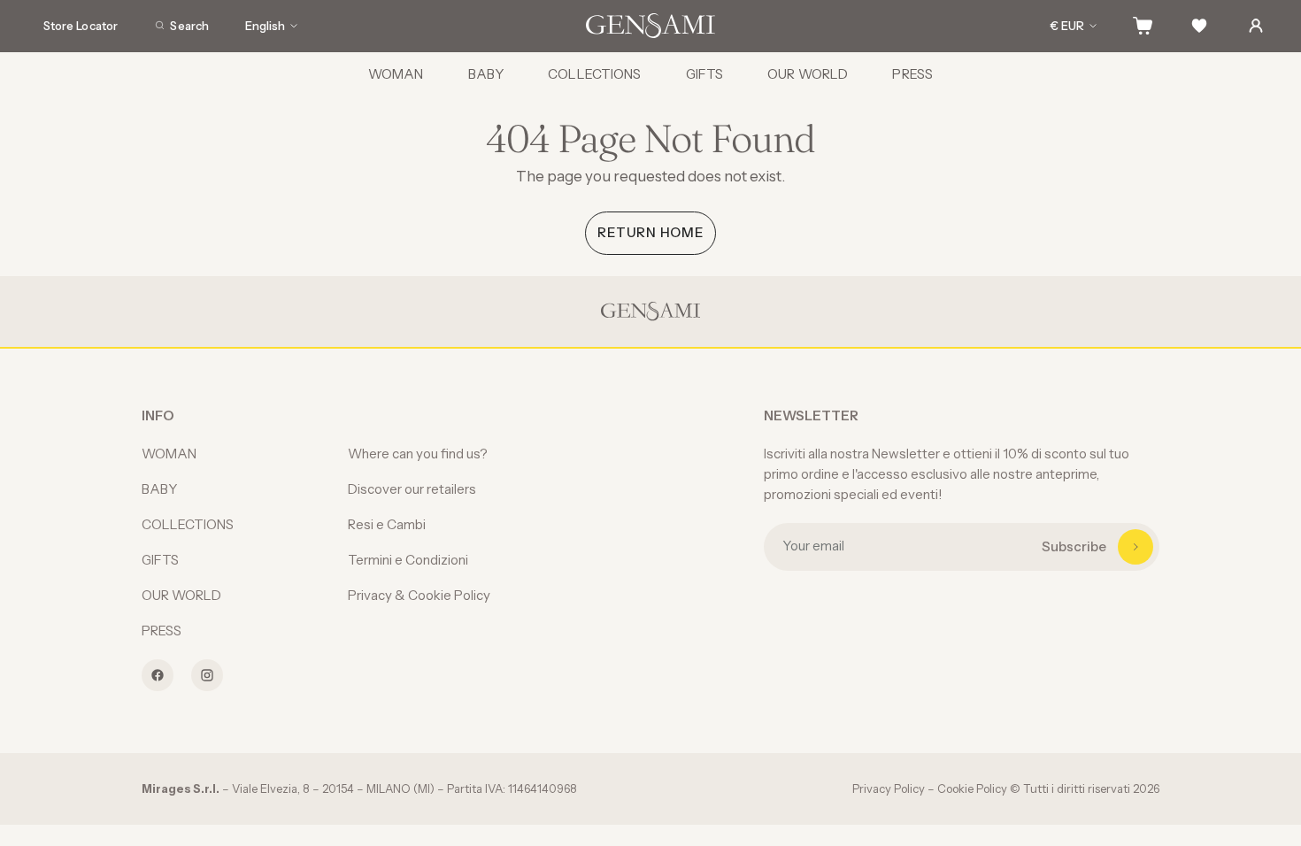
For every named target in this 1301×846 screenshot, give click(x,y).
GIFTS (705, 73)
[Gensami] (650, 25)
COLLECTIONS (594, 73)
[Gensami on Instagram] (207, 675)
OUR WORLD (807, 73)
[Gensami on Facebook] (157, 675)
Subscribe (1074, 546)
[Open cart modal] (1142, 25)
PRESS (912, 73)
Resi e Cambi (387, 524)
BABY (486, 73)
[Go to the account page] (1256, 25)
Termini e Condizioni (408, 559)
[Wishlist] (1199, 25)
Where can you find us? (418, 453)
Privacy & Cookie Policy (419, 595)
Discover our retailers (412, 489)
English (265, 26)
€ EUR (1067, 26)
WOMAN (396, 73)
